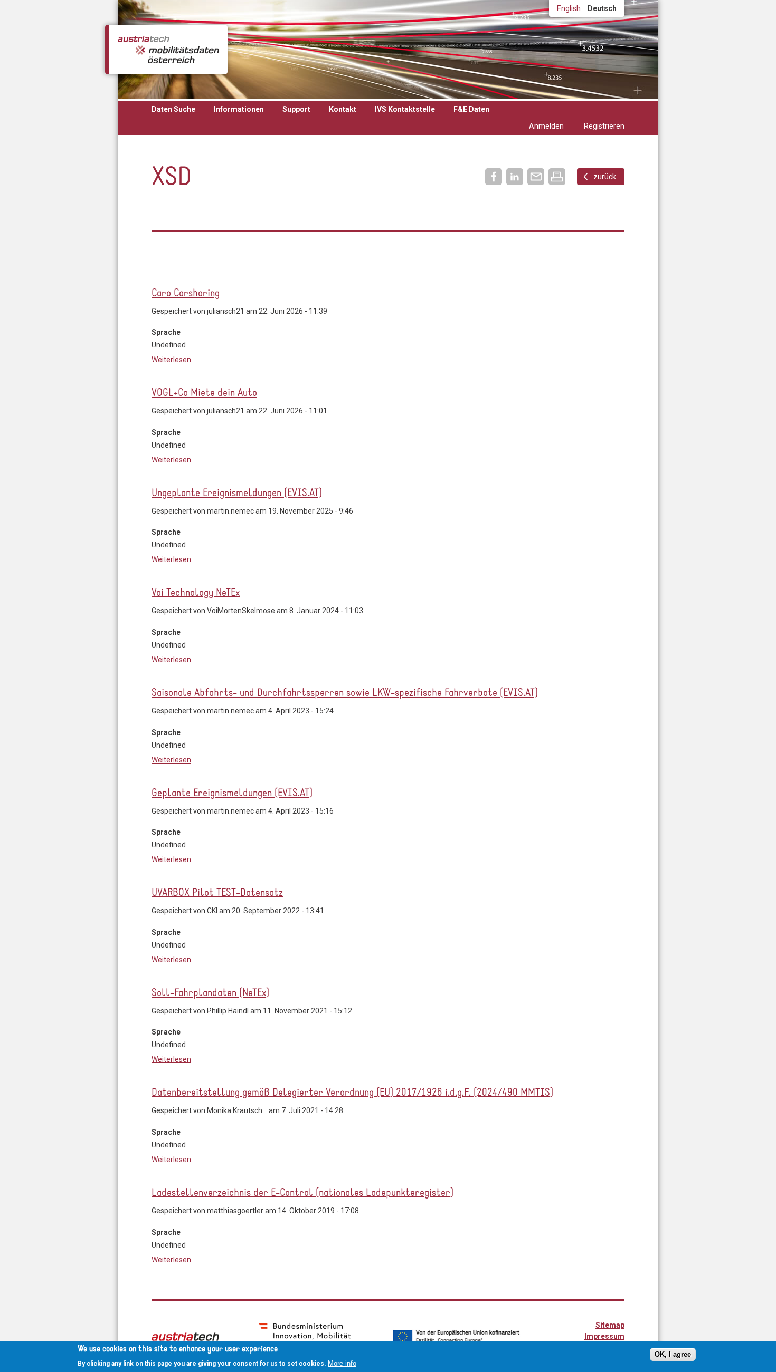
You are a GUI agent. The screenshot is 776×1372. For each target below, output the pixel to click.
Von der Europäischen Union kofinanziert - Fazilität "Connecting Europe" (456, 1337)
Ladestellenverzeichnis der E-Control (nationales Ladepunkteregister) (302, 1193)
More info (342, 1363)
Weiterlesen (171, 359)
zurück (604, 176)
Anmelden (546, 126)
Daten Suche (173, 109)
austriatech (185, 1337)
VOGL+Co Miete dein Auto (204, 393)
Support (296, 109)
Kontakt (342, 109)
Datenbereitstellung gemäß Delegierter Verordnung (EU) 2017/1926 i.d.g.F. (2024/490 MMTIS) (352, 1093)
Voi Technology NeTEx (196, 593)
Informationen (239, 109)
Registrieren (604, 126)
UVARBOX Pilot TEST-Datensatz (217, 893)
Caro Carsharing (186, 293)
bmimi (304, 1336)
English (569, 8)
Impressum (604, 1336)
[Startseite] (168, 49)
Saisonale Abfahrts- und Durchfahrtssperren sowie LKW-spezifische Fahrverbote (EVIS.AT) (345, 693)
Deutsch (602, 8)
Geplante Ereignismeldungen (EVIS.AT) (232, 793)
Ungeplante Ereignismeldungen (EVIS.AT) (237, 493)
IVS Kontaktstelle (405, 109)
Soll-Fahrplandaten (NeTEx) (210, 993)
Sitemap (609, 1325)
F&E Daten (471, 109)
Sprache (166, 332)
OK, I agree (673, 1354)
